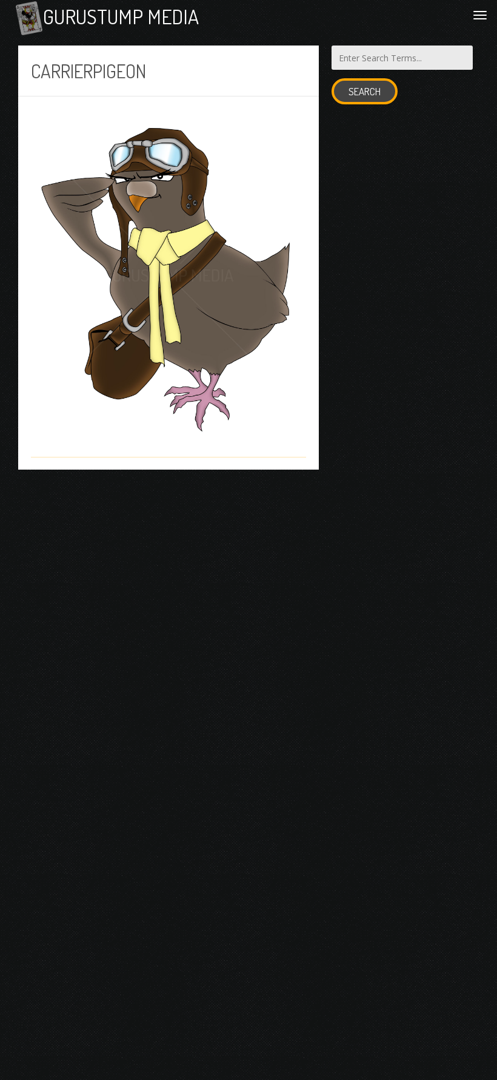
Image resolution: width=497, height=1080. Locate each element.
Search (365, 91)
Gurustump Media (121, 16)
